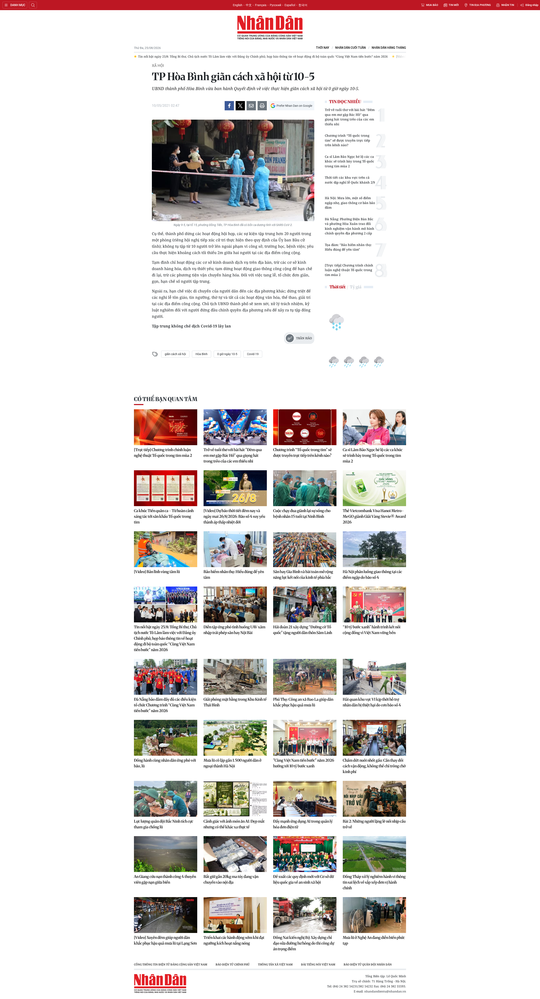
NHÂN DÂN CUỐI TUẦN (350, 48)
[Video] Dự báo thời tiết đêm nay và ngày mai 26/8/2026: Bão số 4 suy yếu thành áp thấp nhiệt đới (234, 516)
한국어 (302, 5)
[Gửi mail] (251, 105)
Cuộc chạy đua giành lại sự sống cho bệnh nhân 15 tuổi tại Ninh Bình (302, 513)
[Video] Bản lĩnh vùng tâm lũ (157, 571)
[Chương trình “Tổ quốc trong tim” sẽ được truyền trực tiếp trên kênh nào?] (304, 427)
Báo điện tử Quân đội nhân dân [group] (368, 964)
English (237, 5)
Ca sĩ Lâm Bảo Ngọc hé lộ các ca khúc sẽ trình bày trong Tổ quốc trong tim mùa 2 (349, 161)
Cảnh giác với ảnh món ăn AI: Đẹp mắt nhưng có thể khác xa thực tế (234, 824)
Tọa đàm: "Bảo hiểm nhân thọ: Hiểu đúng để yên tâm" (348, 247)
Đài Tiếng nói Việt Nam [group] (318, 964)
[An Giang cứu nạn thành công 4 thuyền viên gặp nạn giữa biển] (165, 854)
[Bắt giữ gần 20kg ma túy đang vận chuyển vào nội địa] (235, 854)
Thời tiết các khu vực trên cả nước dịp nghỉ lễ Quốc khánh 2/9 (350, 179)
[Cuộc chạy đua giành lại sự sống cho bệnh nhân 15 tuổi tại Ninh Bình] (304, 488)
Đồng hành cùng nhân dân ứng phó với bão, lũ (165, 763)
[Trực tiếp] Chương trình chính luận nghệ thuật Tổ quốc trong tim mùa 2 (349, 270)
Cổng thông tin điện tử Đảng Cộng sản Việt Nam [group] (170, 964)
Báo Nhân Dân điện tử (270, 28)
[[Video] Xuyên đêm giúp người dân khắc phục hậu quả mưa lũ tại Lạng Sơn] (165, 915)
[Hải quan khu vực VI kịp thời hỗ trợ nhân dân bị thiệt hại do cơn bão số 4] (374, 677)
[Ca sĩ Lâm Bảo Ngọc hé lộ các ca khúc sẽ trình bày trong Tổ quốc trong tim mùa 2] (374, 427)
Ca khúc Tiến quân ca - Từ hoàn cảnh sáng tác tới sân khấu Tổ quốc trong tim (164, 516)
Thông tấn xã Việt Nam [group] (275, 964)
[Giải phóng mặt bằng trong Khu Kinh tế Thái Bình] (235, 677)
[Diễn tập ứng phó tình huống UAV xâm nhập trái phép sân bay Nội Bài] (235, 604)
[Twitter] (240, 105)
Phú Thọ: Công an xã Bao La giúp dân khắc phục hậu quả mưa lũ (303, 702)
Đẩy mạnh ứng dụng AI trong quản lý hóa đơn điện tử (303, 824)
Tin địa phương (480, 5)
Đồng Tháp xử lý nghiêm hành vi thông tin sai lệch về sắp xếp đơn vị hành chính (374, 882)
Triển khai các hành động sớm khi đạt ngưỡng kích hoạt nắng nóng (234, 940)
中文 (249, 5)
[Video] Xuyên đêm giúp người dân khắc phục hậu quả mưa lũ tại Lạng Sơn (165, 940)
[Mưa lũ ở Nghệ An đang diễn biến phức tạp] (374, 915)
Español (290, 5)
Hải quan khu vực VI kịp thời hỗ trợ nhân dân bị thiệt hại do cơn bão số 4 (372, 702)
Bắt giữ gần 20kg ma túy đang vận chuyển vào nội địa (231, 879)
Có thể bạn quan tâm (165, 399)
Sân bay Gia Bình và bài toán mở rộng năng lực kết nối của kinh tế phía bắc (303, 574)
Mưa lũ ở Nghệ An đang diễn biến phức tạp (374, 940)
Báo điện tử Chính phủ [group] (233, 964)
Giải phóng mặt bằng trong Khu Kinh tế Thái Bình (235, 702)
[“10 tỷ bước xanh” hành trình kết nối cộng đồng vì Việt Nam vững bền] (374, 604)
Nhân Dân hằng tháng (389, 48)
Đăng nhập (531, 5)
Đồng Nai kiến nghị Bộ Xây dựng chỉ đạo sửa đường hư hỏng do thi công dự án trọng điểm (303, 943)
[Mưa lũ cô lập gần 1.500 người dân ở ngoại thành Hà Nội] (235, 738)
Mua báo (432, 5)
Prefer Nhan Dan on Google (294, 105)
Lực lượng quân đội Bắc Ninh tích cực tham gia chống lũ (163, 824)
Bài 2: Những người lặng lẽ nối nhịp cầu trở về (374, 824)
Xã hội (158, 65)
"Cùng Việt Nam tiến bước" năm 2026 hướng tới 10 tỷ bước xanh (303, 763)
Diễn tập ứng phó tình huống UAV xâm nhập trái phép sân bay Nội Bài (234, 630)
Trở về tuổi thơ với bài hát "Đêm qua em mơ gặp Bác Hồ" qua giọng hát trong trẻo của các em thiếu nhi (350, 117)
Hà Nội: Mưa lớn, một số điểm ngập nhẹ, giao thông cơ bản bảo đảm (350, 203)
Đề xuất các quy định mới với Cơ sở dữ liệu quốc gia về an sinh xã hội (303, 879)
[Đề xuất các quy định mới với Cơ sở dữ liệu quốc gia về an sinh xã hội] (304, 854)
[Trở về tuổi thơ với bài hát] (235, 427)
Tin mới (454, 5)
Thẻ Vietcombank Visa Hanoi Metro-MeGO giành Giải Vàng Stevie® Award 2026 (374, 516)
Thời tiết (337, 286)
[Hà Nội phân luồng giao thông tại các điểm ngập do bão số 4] (374, 549)
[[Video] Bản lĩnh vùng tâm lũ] (165, 549)
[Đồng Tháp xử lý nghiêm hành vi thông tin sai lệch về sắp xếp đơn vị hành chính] (374, 854)
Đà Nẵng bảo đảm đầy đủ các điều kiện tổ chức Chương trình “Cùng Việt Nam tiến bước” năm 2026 (165, 705)
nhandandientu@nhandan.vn (385, 991)
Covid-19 (253, 354)
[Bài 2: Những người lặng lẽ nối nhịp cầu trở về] (374, 799)
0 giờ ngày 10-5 (227, 354)
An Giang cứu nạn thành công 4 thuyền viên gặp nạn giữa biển (165, 879)
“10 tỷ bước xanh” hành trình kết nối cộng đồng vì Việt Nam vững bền (371, 630)
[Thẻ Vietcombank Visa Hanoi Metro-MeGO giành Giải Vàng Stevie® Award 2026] (374, 488)
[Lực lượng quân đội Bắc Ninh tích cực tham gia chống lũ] (165, 799)
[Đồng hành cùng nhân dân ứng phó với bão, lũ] (165, 738)
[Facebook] (229, 105)
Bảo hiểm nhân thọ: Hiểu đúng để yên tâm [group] (376, 56)
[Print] (262, 105)
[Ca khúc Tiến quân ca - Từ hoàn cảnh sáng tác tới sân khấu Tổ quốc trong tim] (165, 488)
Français (260, 5)
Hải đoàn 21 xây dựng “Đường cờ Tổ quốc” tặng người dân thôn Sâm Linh (302, 630)
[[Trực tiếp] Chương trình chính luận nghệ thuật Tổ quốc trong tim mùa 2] (165, 427)
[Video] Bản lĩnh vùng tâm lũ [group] (317, 56)
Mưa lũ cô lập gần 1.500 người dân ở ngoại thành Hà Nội (232, 763)
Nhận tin (507, 5)
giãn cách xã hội (175, 354)
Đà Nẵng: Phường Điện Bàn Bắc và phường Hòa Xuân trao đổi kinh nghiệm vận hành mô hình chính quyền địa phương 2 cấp (349, 226)
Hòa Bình (202, 354)
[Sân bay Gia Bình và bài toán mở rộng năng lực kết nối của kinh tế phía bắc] (304, 549)
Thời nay (322, 48)
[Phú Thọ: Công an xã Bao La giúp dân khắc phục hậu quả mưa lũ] (304, 677)
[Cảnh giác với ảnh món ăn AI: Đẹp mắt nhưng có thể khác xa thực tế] (235, 799)
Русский (275, 5)
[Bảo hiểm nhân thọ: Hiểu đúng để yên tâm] (235, 549)
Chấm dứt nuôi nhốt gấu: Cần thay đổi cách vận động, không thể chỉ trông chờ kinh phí (374, 766)
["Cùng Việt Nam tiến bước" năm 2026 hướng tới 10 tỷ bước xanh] (304, 738)
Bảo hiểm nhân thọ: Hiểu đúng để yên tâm (234, 574)
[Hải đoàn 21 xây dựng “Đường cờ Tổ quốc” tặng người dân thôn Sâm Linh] (304, 604)
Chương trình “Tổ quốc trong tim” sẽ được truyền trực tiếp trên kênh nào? (347, 140)
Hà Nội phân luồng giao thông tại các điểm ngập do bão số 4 (372, 574)
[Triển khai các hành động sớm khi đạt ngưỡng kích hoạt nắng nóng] (235, 915)
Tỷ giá (355, 286)
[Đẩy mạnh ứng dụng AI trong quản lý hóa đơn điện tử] (304, 799)
